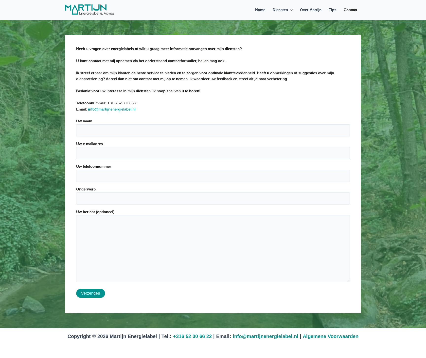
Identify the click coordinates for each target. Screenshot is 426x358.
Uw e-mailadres (89, 144)
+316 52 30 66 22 (192, 336)
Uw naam (84, 121)
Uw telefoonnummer (93, 166)
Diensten (280, 10)
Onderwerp (86, 189)
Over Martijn (310, 10)
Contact (350, 10)
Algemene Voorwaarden (330, 336)
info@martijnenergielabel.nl (112, 109)
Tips (332, 10)
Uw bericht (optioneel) (95, 212)
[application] (290, 10)
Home (260, 10)
